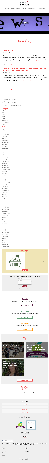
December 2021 (5, 165)
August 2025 (5, 136)
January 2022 (5, 163)
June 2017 (4, 196)
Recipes (4, 116)
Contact (28, 11)
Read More (5, 348)
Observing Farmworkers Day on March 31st (12, 96)
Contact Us (4, 451)
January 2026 (5, 132)
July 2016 (4, 217)
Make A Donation (25, 305)
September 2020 (6, 182)
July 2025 (4, 138)
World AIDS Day (8, 64)
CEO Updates (5, 110)
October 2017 (5, 188)
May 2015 (4, 242)
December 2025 (6, 134)
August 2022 (5, 159)
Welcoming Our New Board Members (11, 93)
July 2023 (4, 154)
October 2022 (5, 157)
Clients (3, 114)
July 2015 (4, 238)
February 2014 (5, 246)
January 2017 (5, 205)
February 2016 (5, 227)
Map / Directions (25, 437)
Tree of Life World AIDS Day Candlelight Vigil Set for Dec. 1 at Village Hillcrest (24, 69)
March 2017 (5, 202)
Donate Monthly (25, 407)
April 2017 (4, 200)
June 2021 (4, 173)
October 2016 (5, 211)
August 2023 (5, 152)
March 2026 (5, 130)
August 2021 (5, 171)
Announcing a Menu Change (9, 102)
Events (22, 11)
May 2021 (4, 175)
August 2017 (5, 192)
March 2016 (5, 225)
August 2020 (5, 184)
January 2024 (5, 148)
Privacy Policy (27, 451)
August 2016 (5, 215)
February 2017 (5, 204)
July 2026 (4, 129)
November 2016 (5, 209)
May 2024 (4, 146)
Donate (12, 8)
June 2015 (4, 240)
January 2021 (5, 179)
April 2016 (4, 223)
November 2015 (5, 232)
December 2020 (6, 180)
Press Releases (5, 122)
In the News (27, 450)
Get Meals (25, 412)
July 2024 (4, 144)
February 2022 (5, 161)
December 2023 (6, 150)
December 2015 (5, 230)
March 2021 (5, 177)
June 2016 (4, 219)
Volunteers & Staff (6, 120)
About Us (26, 447)
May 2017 (4, 198)
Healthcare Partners (33, 8)
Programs (18, 8)
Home (3, 447)
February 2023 (5, 155)
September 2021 (6, 169)
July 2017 (4, 194)
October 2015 (5, 234)
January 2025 (5, 140)
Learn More (25, 329)
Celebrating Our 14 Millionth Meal (10, 99)
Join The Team (25, 317)
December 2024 (6, 142)
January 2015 (5, 244)
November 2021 (5, 167)
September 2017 (6, 190)
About (6, 8)
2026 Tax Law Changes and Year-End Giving (12, 105)
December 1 (19, 64)
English (6, 440)
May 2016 (4, 221)
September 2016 (6, 213)
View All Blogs (24, 380)
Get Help (25, 8)
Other (3, 124)
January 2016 (5, 229)
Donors (3, 112)
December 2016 (5, 207)
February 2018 (5, 186)
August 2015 (5, 236)
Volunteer (41, 8)
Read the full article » (35, 60)
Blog (3, 452)
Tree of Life (8, 50)
